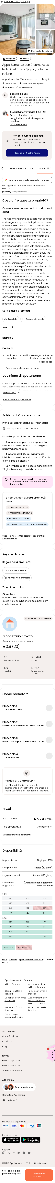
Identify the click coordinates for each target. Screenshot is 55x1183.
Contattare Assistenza (13, 1095)
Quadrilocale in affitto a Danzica (15, 999)
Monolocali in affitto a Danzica (39, 1009)
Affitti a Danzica (12, 984)
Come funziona (10, 1036)
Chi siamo (7, 1041)
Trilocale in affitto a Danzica (37, 992)
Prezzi (32, 168)
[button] (40, 51)
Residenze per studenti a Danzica (14, 1015)
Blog (4, 1046)
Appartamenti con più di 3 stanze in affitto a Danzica (37, 1000)
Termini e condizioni (12, 1070)
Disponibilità (44, 168)
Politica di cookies (11, 1065)
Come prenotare (17, 168)
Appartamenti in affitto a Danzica (36, 985)
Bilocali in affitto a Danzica (13, 992)
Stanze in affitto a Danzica (13, 1009)
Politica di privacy (11, 1060)
